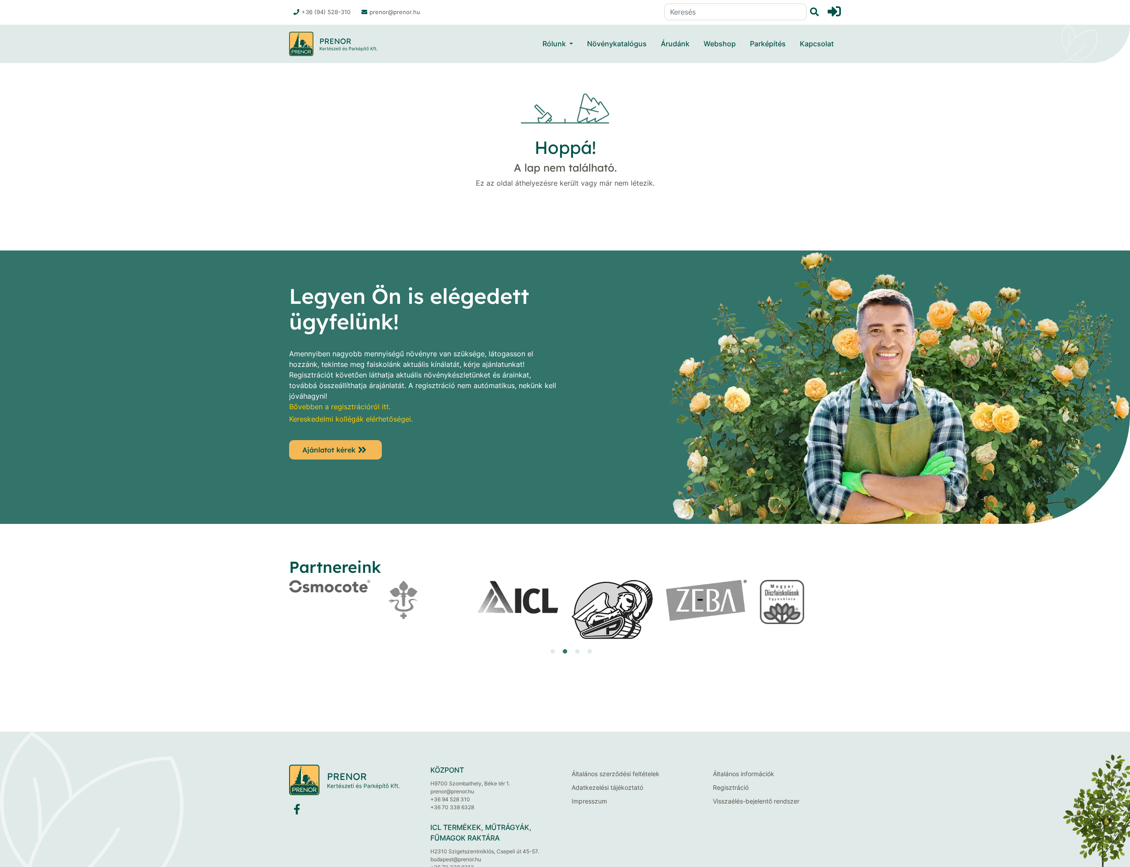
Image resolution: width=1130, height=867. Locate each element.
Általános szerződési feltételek (615, 773)
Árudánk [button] (675, 43)
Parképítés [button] (768, 43)
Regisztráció (731, 787)
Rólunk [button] (554, 43)
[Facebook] (297, 811)
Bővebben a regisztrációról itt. (340, 406)
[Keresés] (812, 12)
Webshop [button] (720, 43)
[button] (540, 651)
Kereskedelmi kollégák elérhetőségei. (351, 419)
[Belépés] (834, 11)
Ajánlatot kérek (328, 449)
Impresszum (589, 801)
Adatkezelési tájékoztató (607, 787)
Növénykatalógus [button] (617, 43)
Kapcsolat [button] (817, 43)
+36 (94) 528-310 (325, 11)
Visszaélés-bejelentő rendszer (756, 801)
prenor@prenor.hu (394, 11)
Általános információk (743, 773)
